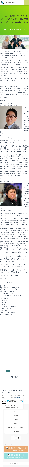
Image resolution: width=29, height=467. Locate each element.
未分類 (8, 371)
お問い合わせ (16, 431)
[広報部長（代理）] (9, 3)
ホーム (16, 411)
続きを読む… (18, 397)
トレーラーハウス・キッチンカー (16, 427)
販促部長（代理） (15, 408)
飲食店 (16, 423)
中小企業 (16, 419)
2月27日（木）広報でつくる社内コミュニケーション (14, 391)
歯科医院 (16, 415)
